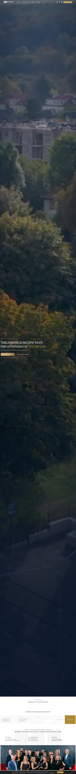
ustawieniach (51, 772)
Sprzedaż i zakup (25, 2)
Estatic (38, 2)
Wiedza (32, 2)
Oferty (18, 2)
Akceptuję (60, 772)
